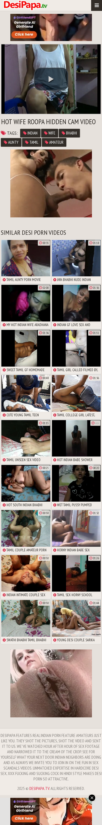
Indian (32, 133)
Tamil (33, 142)
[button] (51, 79)
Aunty (12, 142)
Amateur (55, 142)
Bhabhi (71, 133)
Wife (51, 133)
